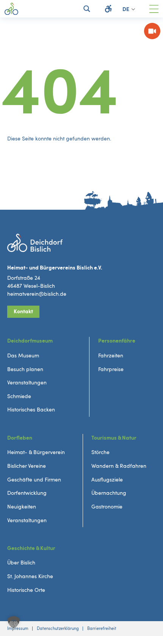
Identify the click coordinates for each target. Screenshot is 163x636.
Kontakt (23, 311)
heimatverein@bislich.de (36, 294)
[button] (13, 622)
